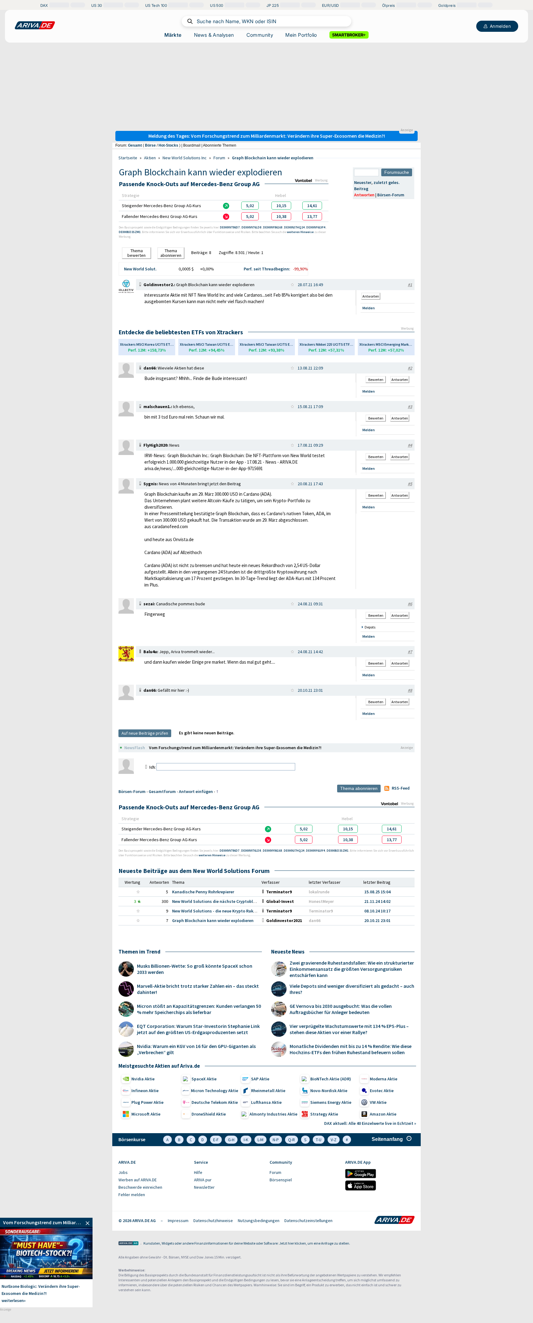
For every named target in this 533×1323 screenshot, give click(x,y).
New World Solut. (140, 269)
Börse (150, 145)
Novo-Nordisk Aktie (328, 1090)
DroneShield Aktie (209, 1114)
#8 (410, 690)
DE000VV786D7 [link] (230, 227)
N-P (276, 1139)
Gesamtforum (162, 791)
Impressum (178, 1220)
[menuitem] (153, 1172)
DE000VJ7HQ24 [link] (294, 227)
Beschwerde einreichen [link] (140, 1187)
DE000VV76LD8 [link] (252, 227)
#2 (410, 368)
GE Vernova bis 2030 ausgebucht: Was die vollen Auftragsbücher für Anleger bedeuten (341, 1009)
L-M (260, 1139)
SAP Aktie (260, 1079)
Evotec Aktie (382, 1090)
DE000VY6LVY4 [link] (316, 227)
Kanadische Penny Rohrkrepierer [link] (203, 892)
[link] (250, 206)
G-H (231, 1139)
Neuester (362, 182)
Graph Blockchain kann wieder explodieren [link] (213, 920)
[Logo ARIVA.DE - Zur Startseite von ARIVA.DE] (394, 1220)
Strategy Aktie (324, 1114)
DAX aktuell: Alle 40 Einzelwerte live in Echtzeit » (370, 1123)
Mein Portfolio (301, 35)
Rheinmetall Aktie (268, 1090)
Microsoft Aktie (145, 1114)
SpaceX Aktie (204, 1079)
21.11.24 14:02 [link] (377, 901)
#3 (410, 406)
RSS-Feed (401, 788)
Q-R (291, 1139)
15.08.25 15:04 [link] (377, 892)
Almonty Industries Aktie (273, 1114)
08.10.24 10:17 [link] (377, 911)
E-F (216, 1139)
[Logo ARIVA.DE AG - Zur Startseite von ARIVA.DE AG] (128, 1243)
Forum (219, 158)
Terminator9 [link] (321, 911)
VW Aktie (378, 1102)
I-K (246, 1139)
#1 (410, 284)
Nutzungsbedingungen (258, 1220)
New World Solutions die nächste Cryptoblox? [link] (215, 901)
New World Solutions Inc (185, 158)
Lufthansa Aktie (266, 1102)
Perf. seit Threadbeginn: (267, 269)
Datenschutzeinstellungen (308, 1220)
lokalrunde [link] (319, 892)
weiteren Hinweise (300, 232)
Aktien (150, 158)
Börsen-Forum (390, 195)
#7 (410, 651)
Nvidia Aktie (143, 1079)
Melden (368, 308)
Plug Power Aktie (147, 1102)
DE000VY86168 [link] (273, 227)
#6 (410, 604)
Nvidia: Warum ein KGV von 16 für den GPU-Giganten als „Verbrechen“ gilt (196, 1049)
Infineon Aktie (145, 1090)
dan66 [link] (314, 920)
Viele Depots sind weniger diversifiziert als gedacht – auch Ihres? (352, 989)
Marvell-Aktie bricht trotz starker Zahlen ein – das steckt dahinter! (198, 989)
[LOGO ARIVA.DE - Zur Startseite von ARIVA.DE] (35, 25)
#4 (410, 445)
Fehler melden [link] (131, 1194)
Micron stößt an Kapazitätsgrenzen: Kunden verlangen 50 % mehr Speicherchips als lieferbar (199, 1009)
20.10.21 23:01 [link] (377, 920)
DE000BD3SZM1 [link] (130, 232)
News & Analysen (214, 35)
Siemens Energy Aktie (330, 1102)
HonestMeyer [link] (321, 901)
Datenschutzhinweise (213, 1220)
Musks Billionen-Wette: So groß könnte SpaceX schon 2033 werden (194, 969)
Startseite (127, 158)
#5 (410, 483)
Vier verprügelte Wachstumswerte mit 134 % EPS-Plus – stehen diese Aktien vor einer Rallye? (349, 1029)
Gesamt (135, 145)
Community (259, 35)
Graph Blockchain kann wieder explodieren (272, 158)
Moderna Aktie (383, 1079)
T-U (318, 1139)
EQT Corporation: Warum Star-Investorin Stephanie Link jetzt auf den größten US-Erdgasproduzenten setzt (198, 1029)
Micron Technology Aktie (214, 1090)
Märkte (172, 35)
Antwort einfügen (196, 791)
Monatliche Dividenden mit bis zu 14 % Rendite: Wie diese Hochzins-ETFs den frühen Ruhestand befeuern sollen (350, 1049)
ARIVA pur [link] (203, 1180)
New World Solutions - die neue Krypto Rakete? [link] (216, 911)
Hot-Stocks (168, 145)
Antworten (364, 195)
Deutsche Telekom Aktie (215, 1102)
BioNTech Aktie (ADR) (330, 1079)
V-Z (334, 1139)
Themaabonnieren (170, 253)
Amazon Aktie (383, 1114)
